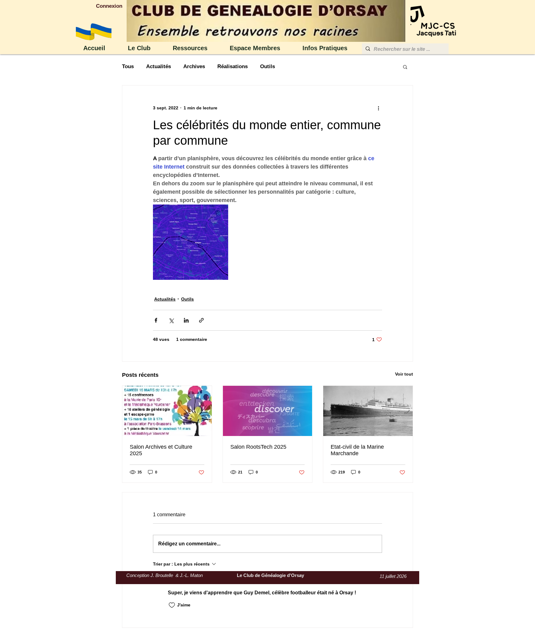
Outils (267, 66)
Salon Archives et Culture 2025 (161, 450)
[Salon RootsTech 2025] (267, 411)
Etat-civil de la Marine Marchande (357, 450)
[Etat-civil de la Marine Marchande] (368, 411)
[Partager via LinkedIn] (186, 320)
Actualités (158, 66)
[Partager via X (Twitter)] (171, 320)
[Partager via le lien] (201, 320)
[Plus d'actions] (378, 108)
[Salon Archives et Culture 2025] (167, 411)
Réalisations (232, 66)
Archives (194, 66)
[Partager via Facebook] (156, 320)
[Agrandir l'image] (190, 242)
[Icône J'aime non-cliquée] (172, 605)
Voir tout (404, 374)
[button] (145, 48)
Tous (128, 66)
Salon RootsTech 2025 (258, 447)
